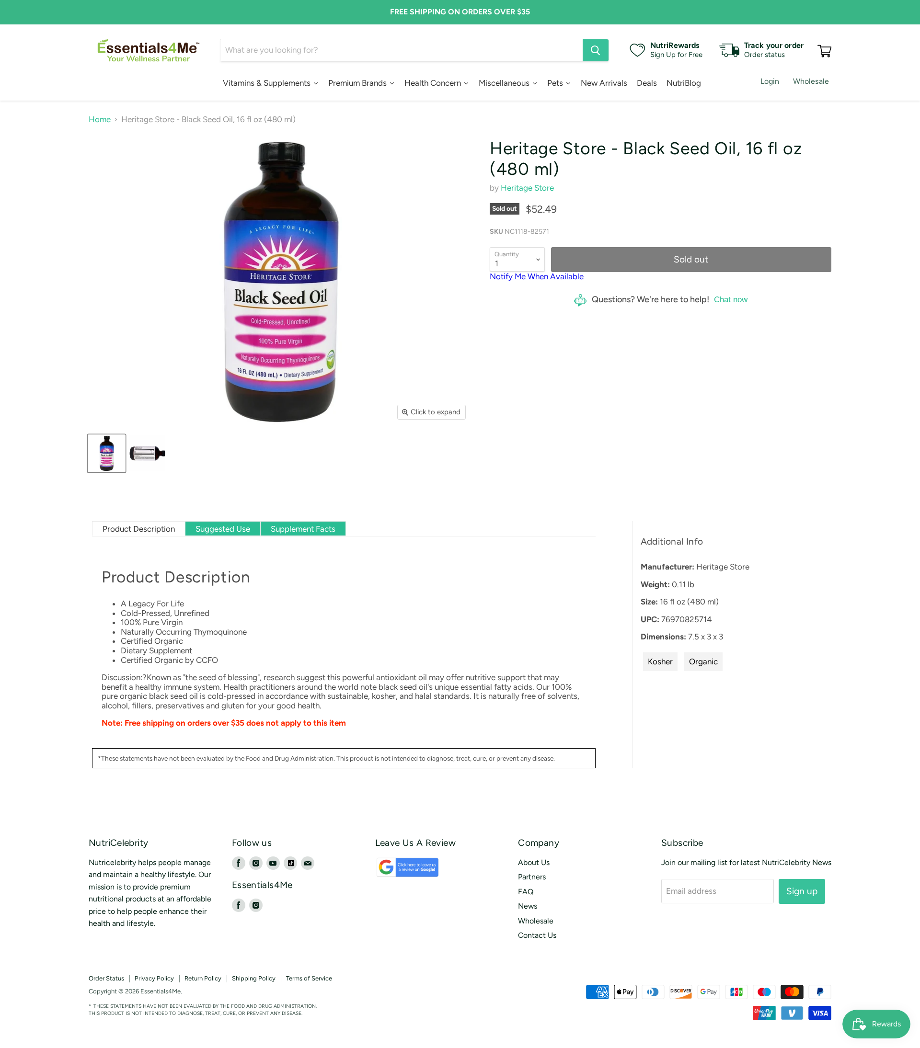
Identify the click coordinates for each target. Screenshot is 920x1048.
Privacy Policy (154, 978)
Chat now (731, 299)
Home (100, 119)
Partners (532, 876)
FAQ (525, 891)
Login (770, 81)
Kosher (660, 661)
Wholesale (811, 81)
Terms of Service (309, 978)
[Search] (596, 50)
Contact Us (537, 935)
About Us (534, 862)
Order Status (106, 978)
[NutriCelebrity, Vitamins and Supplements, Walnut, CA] (527, 991)
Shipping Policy (254, 978)
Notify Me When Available (537, 276)
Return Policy (202, 978)
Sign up (801, 891)
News (527, 906)
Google (397, 872)
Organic (703, 661)
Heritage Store (527, 188)
